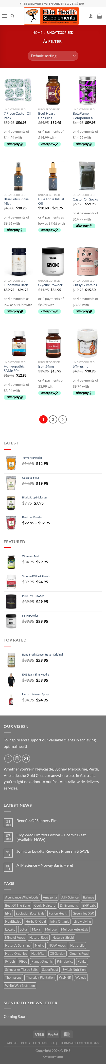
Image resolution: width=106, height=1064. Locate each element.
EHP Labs (89, 905)
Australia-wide (72, 781)
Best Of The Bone (17, 905)
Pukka (82, 961)
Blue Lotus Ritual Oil (51, 201)
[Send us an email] (26, 758)
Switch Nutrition (74, 970)
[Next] (62, 419)
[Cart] (99, 16)
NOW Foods (57, 945)
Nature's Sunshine (18, 945)
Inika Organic (59, 921)
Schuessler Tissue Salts (21, 970)
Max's (36, 929)
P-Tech (10, 961)
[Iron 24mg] (53, 343)
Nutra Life (77, 945)
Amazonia (50, 897)
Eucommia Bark (16, 285)
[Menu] (4, 16)
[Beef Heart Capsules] (53, 90)
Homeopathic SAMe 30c (14, 368)
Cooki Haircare (44, 905)
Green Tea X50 (83, 913)
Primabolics (65, 961)
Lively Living (82, 921)
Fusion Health (58, 913)
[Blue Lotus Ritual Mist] (18, 176)
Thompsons (13, 977)
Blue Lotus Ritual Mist (17, 201)
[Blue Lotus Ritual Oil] (53, 176)
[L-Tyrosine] (87, 343)
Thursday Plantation (40, 977)
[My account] (90, 16)
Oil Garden (57, 953)
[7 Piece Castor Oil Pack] (18, 90)
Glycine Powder (50, 285)
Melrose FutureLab (74, 929)
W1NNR (65, 977)
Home (37, 33)
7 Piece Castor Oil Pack (17, 115)
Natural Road (38, 937)
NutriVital (38, 953)
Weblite (49, 1056)
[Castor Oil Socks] (87, 176)
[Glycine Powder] (53, 261)
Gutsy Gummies (85, 285)
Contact (40, 1043)
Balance (88, 897)
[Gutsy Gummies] (87, 261)
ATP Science (70, 897)
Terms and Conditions (79, 1043)
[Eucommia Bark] (18, 261)
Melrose (51, 929)
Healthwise (13, 921)
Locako (10, 929)
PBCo (23, 961)
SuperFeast (50, 970)
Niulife (39, 945)
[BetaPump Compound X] (87, 90)
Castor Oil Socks (85, 199)
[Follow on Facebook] (8, 758)
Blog (25, 1043)
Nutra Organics (16, 953)
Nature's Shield (63, 937)
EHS (8, 913)
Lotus (24, 929)
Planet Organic (42, 961)
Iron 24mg (46, 366)
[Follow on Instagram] (17, 758)
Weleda (80, 977)
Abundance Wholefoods (21, 897)
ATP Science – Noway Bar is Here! (45, 865)
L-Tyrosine (80, 366)
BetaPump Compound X (83, 115)
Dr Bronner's (69, 905)
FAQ (54, 1043)
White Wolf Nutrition (20, 986)
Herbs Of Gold (36, 921)
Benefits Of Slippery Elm (37, 820)
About (12, 1043)
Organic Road (79, 953)
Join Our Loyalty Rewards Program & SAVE (53, 851)
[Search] (12, 16)
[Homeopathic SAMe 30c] (18, 343)
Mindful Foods (15, 937)
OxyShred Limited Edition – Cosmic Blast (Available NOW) (51, 837)
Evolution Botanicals (30, 913)
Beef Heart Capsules (46, 115)
